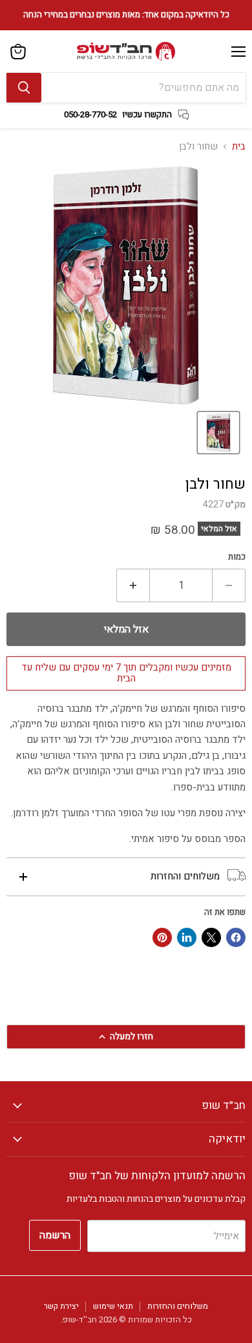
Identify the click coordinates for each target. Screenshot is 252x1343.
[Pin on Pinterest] (162, 937)
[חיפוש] (23, 88)
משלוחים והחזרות (177, 1306)
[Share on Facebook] (236, 937)
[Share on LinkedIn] (186, 937)
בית (239, 146)
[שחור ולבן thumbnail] (218, 432)
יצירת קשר (61, 1306)
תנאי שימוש (113, 1306)
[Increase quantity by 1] (132, 585)
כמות (237, 557)
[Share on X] (211, 937)
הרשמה (54, 1235)
